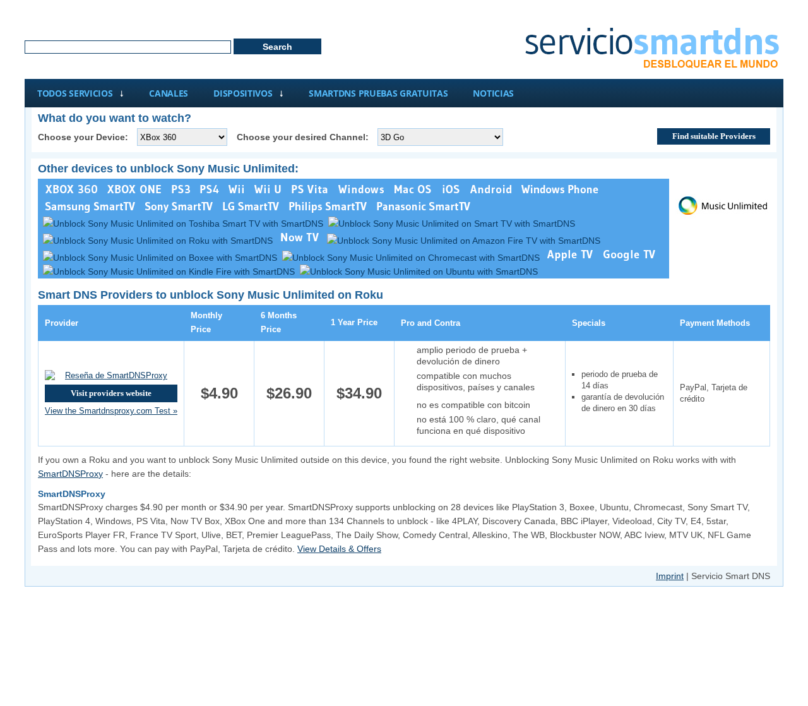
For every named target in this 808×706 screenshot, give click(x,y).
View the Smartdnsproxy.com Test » (111, 411)
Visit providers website (111, 393)
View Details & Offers (339, 549)
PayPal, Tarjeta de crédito (713, 393)
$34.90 (359, 393)
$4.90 (219, 393)
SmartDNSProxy (70, 474)
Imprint (670, 576)
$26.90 (289, 393)
